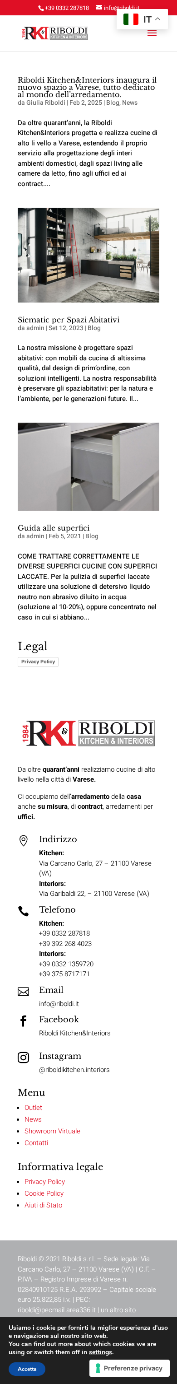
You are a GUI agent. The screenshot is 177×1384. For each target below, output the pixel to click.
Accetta (27, 1369)
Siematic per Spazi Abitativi (68, 319)
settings (100, 1352)
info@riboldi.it (59, 1004)
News (130, 102)
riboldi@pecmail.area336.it (57, 1310)
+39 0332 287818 (67, 8)
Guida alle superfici (53, 527)
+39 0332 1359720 (66, 964)
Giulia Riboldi (45, 102)
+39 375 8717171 (64, 974)
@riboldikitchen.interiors (74, 1070)
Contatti (36, 1143)
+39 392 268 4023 (65, 944)
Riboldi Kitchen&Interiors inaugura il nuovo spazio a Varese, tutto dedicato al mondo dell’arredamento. (87, 87)
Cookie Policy (44, 1193)
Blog (112, 102)
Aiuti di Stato (43, 1205)
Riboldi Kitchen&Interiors (75, 1033)
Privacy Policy (38, 661)
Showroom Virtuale (52, 1131)
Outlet (33, 1108)
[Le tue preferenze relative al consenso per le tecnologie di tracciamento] (129, 1368)
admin (35, 328)
